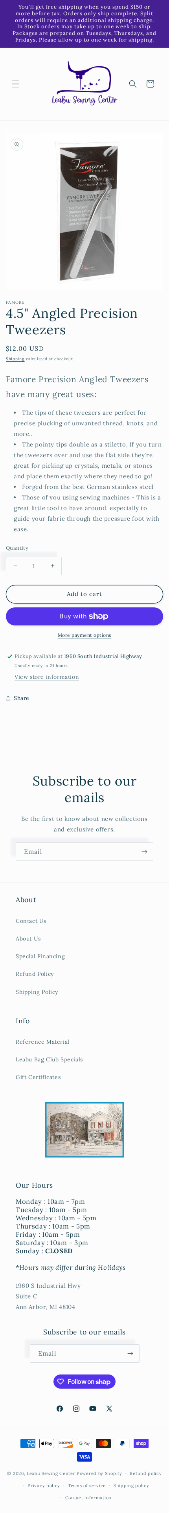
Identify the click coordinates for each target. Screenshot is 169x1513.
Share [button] (21, 698)
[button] (15, 84)
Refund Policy (35, 973)
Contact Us (31, 920)
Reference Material (43, 1041)
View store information (47, 676)
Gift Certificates (38, 1077)
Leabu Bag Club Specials (49, 1059)
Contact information (88, 1497)
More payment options (85, 635)
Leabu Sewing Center (51, 1473)
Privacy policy (44, 1485)
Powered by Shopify (99, 1473)
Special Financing (40, 956)
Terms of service (87, 1485)
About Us (28, 938)
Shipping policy (131, 1485)
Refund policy (146, 1473)
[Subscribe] (144, 851)
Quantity (17, 548)
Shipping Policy (37, 991)
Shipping (15, 358)
